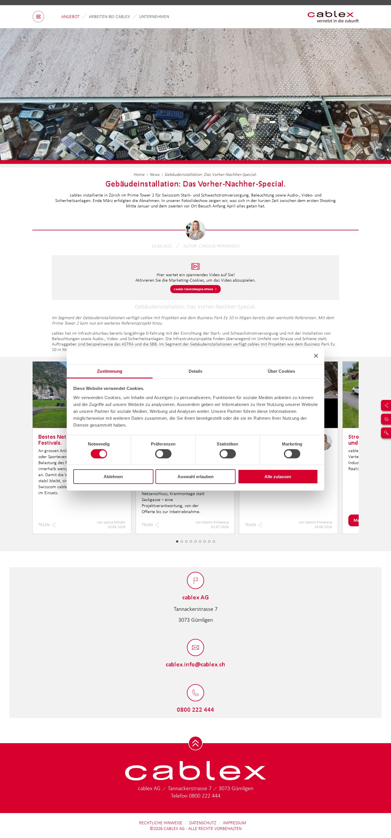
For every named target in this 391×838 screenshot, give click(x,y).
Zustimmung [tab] (110, 370)
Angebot (70, 16)
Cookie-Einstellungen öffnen (193, 289)
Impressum (234, 822)
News (155, 174)
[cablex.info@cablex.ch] (195, 647)
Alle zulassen (277, 476)
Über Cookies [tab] (281, 370)
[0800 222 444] (195, 693)
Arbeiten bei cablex (109, 16)
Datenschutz (202, 822)
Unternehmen (154, 16)
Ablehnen (113, 476)
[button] (177, 541)
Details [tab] (196, 370)
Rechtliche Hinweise (160, 822)
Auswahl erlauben (195, 476)
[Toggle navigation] (38, 17)
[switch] (163, 453)
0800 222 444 (204, 795)
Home (139, 174)
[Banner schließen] (316, 356)
